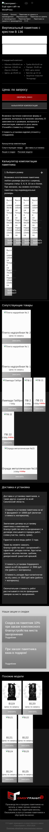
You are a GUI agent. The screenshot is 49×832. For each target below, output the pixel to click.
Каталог (14, 14)
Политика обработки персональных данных (24, 828)
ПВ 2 (28, 400)
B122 (25, 737)
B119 (12, 703)
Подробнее (10, 637)
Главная (5, 14)
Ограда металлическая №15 (19, 468)
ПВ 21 (39, 400)
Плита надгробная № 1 (16, 366)
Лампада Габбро (12, 400)
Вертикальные (21, 17)
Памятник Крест (25, 19)
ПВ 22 (8, 434)
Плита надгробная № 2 (16, 332)
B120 (32, 703)
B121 (9, 737)
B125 (25, 771)
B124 (9, 771)
